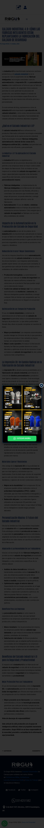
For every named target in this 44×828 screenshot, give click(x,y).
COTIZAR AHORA (24, 438)
